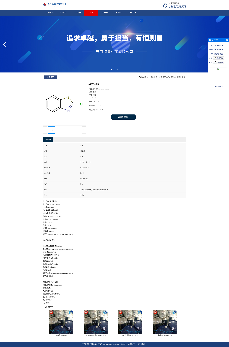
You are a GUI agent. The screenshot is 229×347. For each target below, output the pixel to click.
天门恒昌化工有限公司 (89, 344)
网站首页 (154, 77)
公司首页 (50, 12)
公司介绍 (63, 12)
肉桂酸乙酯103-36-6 (165, 335)
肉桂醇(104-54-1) (61, 335)
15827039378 (177, 6)
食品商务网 (141, 344)
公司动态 (77, 12)
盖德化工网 (131, 344)
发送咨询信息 (123, 117)
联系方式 (119, 12)
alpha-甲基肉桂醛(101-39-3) (96, 335)
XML (117, 344)
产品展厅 (91, 12)
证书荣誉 (105, 12)
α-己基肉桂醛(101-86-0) (130, 335)
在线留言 (133, 12)
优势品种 (170, 77)
